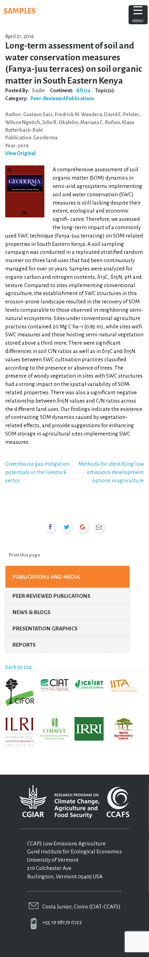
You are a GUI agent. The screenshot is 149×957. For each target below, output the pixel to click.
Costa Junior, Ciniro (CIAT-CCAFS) (81, 906)
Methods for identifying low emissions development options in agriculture (111, 472)
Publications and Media (46, 577)
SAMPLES (19, 11)
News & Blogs (31, 612)
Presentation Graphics (45, 628)
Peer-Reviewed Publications (62, 98)
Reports (24, 645)
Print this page (24, 555)
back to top (18, 667)
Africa (83, 90)
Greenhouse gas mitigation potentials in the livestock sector (37, 472)
